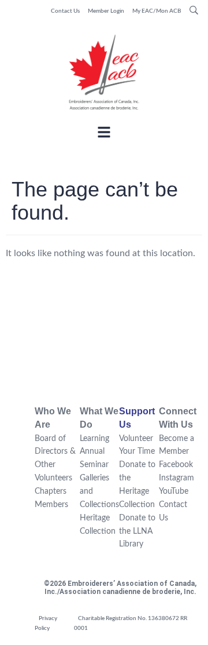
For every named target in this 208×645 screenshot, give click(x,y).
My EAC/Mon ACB (156, 11)
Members (51, 505)
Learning (94, 439)
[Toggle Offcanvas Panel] (104, 134)
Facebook (176, 465)
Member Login (106, 11)
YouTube (173, 491)
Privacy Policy (46, 623)
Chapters (50, 491)
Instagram (176, 478)
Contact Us (65, 11)
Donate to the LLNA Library (137, 531)
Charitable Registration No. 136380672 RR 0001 (130, 623)
